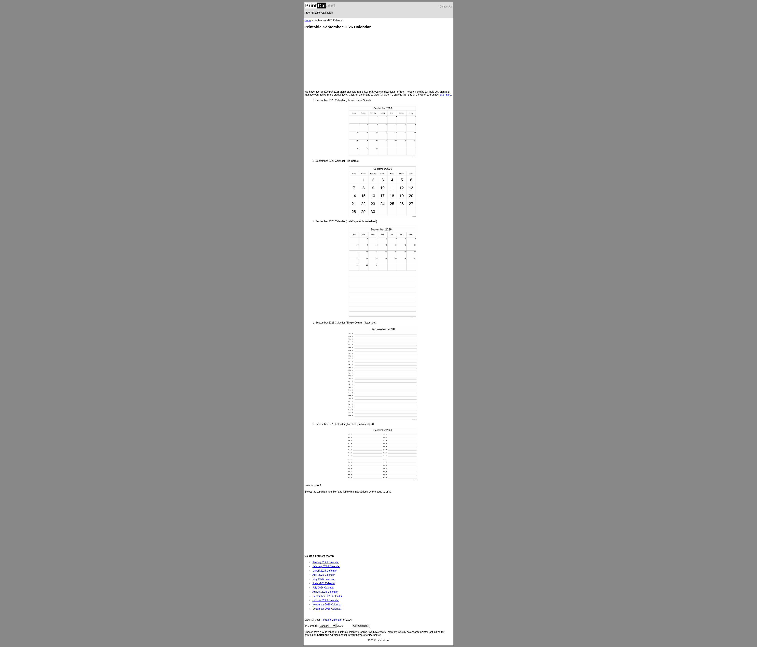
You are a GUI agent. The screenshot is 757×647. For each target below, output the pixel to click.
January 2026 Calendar (325, 562)
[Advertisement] (378, 60)
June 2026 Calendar (323, 583)
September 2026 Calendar (327, 596)
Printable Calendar (331, 619)
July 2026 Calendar (323, 587)
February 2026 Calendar (326, 566)
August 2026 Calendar (325, 591)
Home (308, 20)
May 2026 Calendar (323, 579)
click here (445, 94)
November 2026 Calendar (326, 604)
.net (320, 5)
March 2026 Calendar (324, 570)
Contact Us (446, 6)
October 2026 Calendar (325, 600)
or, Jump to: (312, 625)
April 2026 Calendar (323, 574)
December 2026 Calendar (326, 608)
